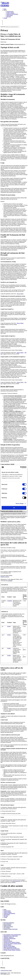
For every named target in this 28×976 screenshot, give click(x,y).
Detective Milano (7, 944)
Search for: (3, 26)
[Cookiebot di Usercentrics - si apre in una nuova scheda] (20, 467)
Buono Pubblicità (7, 924)
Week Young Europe (8, 926)
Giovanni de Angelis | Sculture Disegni (12, 943)
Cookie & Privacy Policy (6, 970)
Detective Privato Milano (9, 946)
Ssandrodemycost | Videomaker (10, 935)
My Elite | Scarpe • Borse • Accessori (11, 950)
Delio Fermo (3, 973)
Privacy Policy (20, 293)
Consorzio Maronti (7, 941)
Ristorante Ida (6, 939)
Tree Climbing (6, 927)
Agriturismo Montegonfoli (9, 938)
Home (4, 9)
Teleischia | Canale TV (8, 937)
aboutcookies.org (16, 881)
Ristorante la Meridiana (8, 922)
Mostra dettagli (19, 503)
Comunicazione (9, 11)
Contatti (5, 18)
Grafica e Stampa (10, 12)
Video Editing (9, 15)
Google (9, 626)
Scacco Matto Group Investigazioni (11, 948)
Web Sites (8, 16)
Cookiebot (9, 580)
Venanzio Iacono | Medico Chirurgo (11, 942)
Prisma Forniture (7, 925)
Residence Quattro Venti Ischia (10, 929)
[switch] (24, 489)
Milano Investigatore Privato (9, 947)
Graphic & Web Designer (12, 14)
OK (14, 507)
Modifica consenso (5, 576)
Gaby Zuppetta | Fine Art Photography (12, 934)
